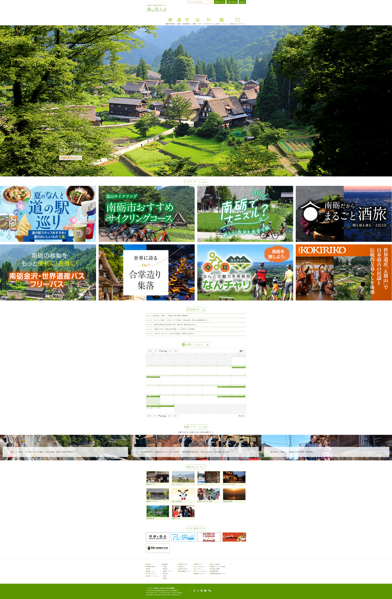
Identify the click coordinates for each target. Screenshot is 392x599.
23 (159, 395)
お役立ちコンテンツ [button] (237, 24)
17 (173, 385)
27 (216, 395)
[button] (3, 91)
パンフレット (199, 569)
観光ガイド (198, 564)
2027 (175, 351)
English (242, 2)
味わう (166, 569)
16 (159, 385)
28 (230, 395)
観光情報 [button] (186, 24)
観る (165, 566)
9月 (170, 351)
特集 (179, 24)
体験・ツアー (197, 24)
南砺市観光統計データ (218, 573)
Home (149, 564)
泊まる (166, 573)
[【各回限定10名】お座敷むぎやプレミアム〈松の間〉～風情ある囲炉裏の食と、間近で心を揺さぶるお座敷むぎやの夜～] (196, 459)
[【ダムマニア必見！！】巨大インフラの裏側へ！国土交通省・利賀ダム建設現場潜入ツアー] (65, 459)
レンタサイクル (200, 566)
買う (165, 576)
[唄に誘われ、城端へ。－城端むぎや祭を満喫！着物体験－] (326, 459)
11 (187, 375)
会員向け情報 (215, 569)
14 (230, 375)
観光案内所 (214, 571)
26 (202, 395)
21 (230, 385)
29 (245, 395)
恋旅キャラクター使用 (218, 566)
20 (216, 385)
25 (187, 395)
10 (173, 375)
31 (173, 404)
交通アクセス (219, 2)
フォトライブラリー (201, 571)
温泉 (165, 578)
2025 (150, 351)
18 (187, 385)
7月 (155, 351)
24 (173, 395)
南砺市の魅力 (170, 24)
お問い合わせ (232, 2)
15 (245, 375)
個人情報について (184, 571)
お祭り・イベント (221, 24)
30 (159, 404)
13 (216, 375)
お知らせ (182, 566)
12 (202, 375)
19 (202, 385)
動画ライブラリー (200, 573)
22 (245, 385)
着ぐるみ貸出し (216, 564)
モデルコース (209, 24)
